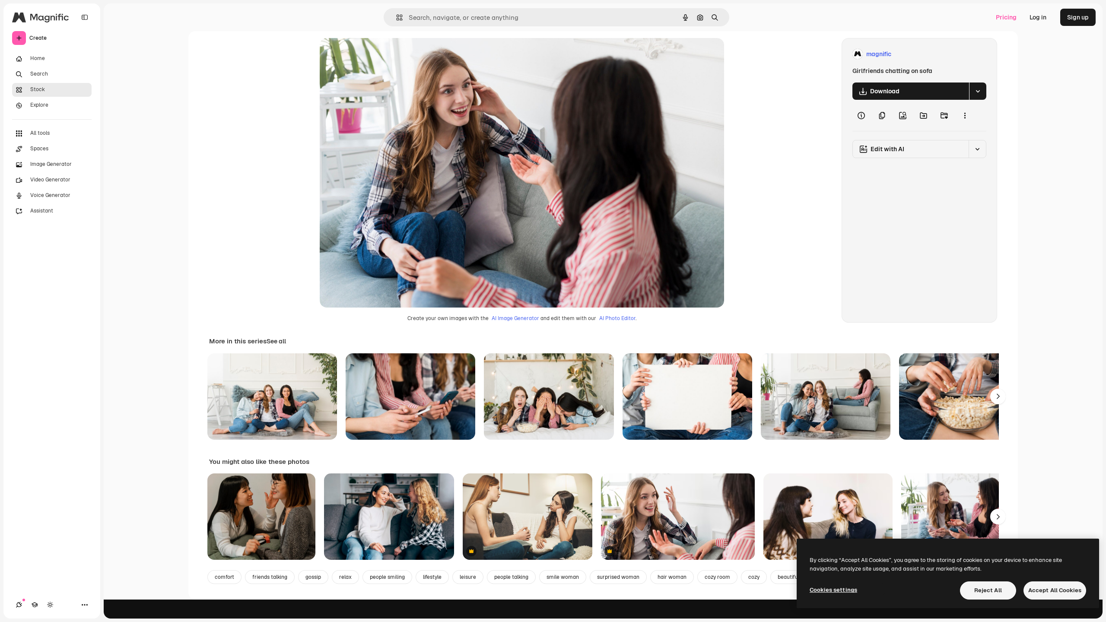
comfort (224, 577)
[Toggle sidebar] (85, 17)
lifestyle (432, 577)
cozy (754, 577)
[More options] (964, 115)
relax (345, 577)
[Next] (998, 396)
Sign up (1078, 17)
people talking (511, 577)
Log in (1038, 17)
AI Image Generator (515, 318)
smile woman (563, 577)
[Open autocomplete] (396, 17)
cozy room (717, 577)
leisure (468, 577)
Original (375, 54)
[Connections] (19, 605)
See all (276, 341)
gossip (313, 577)
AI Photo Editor (617, 318)
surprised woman (618, 577)
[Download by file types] (977, 91)
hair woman (672, 577)
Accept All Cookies (1054, 590)
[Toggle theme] (50, 605)
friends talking (269, 577)
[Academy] (34, 605)
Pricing (1006, 17)
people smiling (387, 577)
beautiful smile (796, 577)
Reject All (988, 590)
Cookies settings (833, 589)
